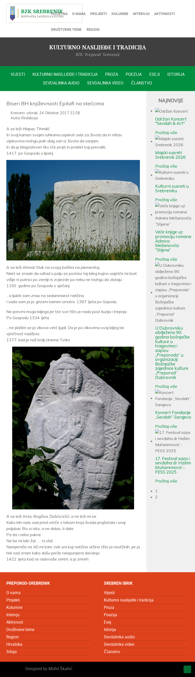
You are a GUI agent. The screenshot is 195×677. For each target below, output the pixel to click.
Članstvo (112, 651)
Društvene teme (20, 629)
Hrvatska (14, 644)
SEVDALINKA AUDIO (61, 83)
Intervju (13, 614)
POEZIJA (134, 74)
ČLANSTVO (141, 83)
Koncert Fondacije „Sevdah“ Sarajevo (173, 415)
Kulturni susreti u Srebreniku (172, 188)
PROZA (111, 74)
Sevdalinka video (119, 644)
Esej (107, 622)
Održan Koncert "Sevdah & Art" (171, 121)
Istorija (110, 629)
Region (12, 637)
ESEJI (154, 74)
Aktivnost (14, 622)
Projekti (13, 600)
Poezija (110, 614)
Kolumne (14, 607)
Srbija (11, 651)
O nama (13, 592)
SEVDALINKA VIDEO (105, 83)
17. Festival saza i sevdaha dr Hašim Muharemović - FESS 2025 (173, 465)
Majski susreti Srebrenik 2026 (170, 155)
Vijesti (109, 592)
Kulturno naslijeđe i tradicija (129, 600)
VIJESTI (18, 74)
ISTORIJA (176, 74)
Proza (109, 607)
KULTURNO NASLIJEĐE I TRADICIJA (65, 74)
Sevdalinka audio (119, 637)
